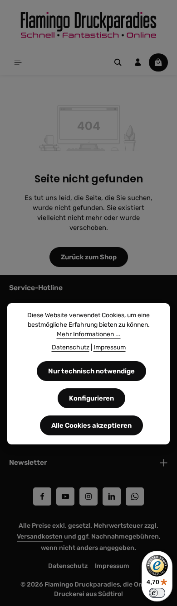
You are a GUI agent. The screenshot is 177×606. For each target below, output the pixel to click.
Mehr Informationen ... (89, 334)
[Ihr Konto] (138, 62)
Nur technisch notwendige (91, 371)
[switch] (157, 593)
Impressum (112, 566)
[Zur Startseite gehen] (88, 25)
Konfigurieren (91, 398)
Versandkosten (40, 536)
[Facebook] (42, 496)
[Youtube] (65, 496)
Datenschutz (68, 566)
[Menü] (18, 62)
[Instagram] (88, 496)
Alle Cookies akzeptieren (91, 425)
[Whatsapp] (135, 496)
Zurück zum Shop (89, 257)
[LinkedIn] (112, 496)
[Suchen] (118, 62)
